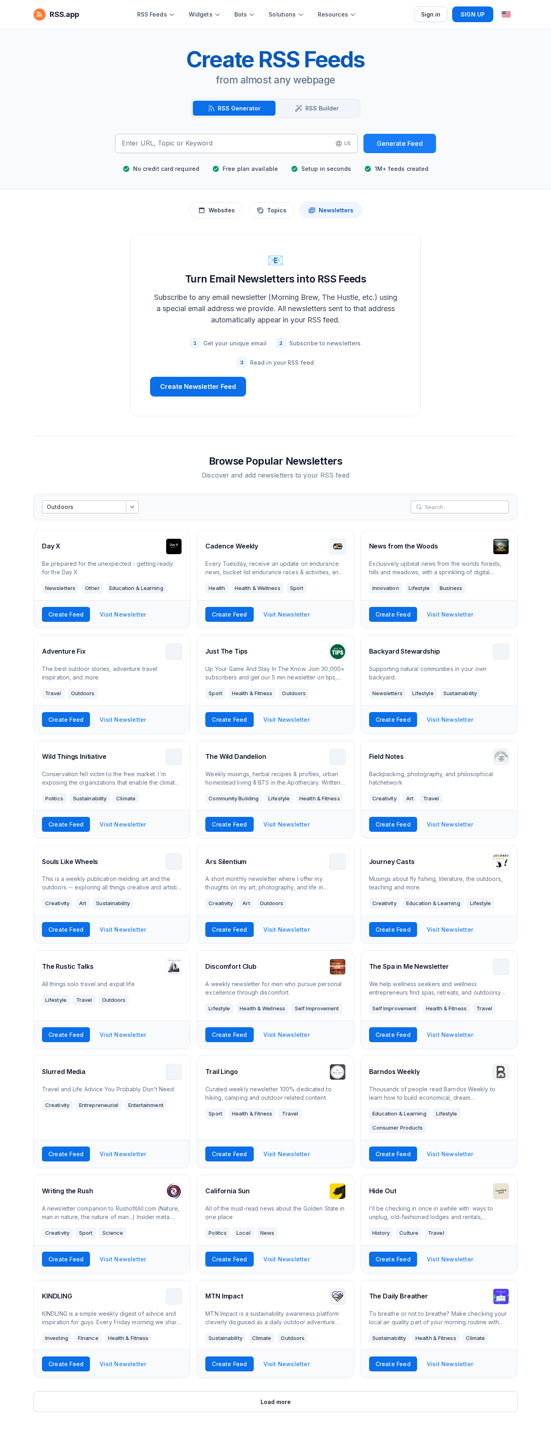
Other (92, 588)
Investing (56, 1338)
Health (217, 588)
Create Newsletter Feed (198, 386)
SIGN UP (473, 14)
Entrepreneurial (99, 1105)
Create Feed (65, 614)
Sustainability (460, 693)
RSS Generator (239, 108)
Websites (222, 210)
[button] (343, 143)
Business (451, 588)
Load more (276, 1401)
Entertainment (145, 1105)
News (267, 1233)
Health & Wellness (257, 588)
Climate (126, 798)
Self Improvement (317, 1008)
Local (243, 1233)
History (381, 1233)
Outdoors (83, 693)
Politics (54, 798)
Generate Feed (400, 143)
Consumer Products (397, 1127)
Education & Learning (136, 588)
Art (409, 798)
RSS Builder (322, 108)
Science (112, 1233)
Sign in (431, 14)
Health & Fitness (252, 693)
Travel (53, 693)
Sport (297, 588)
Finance (88, 1338)
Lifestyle (419, 588)
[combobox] (226, 143)
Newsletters (336, 210)
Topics (276, 210)
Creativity (384, 798)
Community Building (234, 798)
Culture (408, 1233)
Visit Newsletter (123, 614)
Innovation (385, 588)
